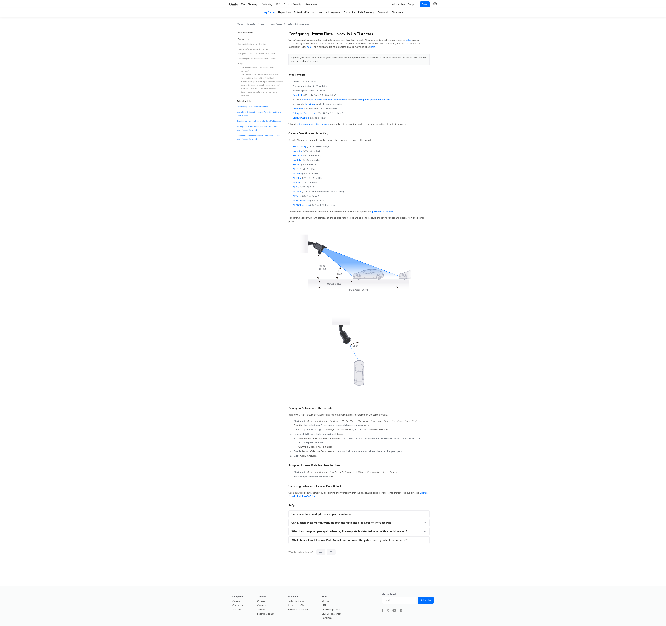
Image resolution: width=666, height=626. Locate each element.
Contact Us (237, 605)
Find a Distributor (296, 601)
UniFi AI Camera (301, 117)
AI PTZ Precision (301, 205)
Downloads (383, 12)
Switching (267, 4)
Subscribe (426, 600)
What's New (398, 4)
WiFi (278, 4)
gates (408, 40)
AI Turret (297, 196)
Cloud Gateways (249, 4)
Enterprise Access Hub (304, 113)
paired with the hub (382, 211)
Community (349, 12)
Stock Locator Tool (296, 605)
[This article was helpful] (320, 552)
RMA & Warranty (366, 12)
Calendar (261, 605)
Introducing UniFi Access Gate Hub (252, 106)
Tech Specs (397, 12)
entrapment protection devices (374, 99)
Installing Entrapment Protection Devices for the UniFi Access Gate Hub (258, 137)
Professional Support (304, 12)
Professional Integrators (328, 12)
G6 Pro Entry (299, 146)
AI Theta (297, 191)
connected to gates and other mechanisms (324, 99)
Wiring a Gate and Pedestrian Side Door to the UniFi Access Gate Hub (257, 128)
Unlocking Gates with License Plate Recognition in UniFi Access (259, 114)
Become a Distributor (298, 609)
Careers (236, 601)
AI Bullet (297, 182)
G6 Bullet (297, 160)
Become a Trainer (265, 613)
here (309, 46)
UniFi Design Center (331, 609)
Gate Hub (298, 95)
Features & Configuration (298, 24)
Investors (236, 609)
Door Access (276, 24)
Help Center (269, 12)
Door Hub (298, 108)
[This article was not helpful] (331, 552)
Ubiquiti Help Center (246, 24)
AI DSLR (297, 178)
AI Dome (297, 173)
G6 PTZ (297, 164)
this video (310, 104)
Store (425, 4)
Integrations (311, 4)
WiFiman (326, 601)
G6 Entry (297, 151)
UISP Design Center (331, 613)
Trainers (261, 609)
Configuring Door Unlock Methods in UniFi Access (259, 121)
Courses (261, 601)
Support (412, 4)
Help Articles (284, 12)
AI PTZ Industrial (301, 200)
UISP (324, 605)
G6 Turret (298, 155)
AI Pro (296, 187)
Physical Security (292, 4)
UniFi (263, 24)
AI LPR (296, 169)
